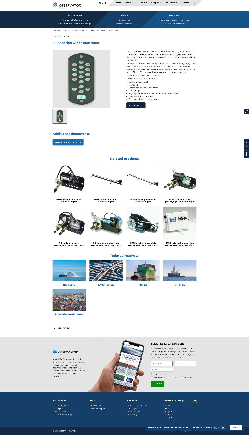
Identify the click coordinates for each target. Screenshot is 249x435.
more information (219, 427)
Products (62, 30)
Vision (124, 15)
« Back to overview (61, 36)
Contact (185, 3)
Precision (174, 15)
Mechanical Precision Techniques (174, 20)
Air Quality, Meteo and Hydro (75, 20)
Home (118, 3)
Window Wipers (124, 24)
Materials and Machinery (174, 24)
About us (170, 3)
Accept (236, 427)
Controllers (91, 30)
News (143, 3)
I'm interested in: (159, 374)
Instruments (75, 15)
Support (155, 3)
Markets (129, 3)
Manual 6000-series (66, 142)
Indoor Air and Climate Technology (75, 24)
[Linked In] (194, 401)
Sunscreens (124, 20)
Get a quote (246, 149)
